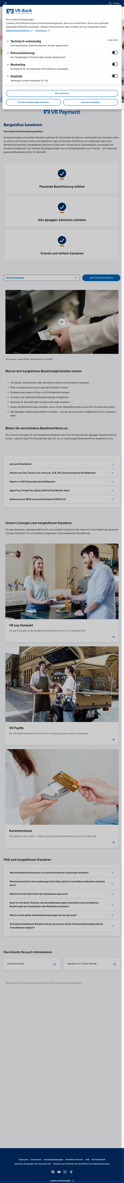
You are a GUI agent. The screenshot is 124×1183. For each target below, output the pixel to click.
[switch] (115, 52)
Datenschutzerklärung (18, 30)
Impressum (41, 30)
